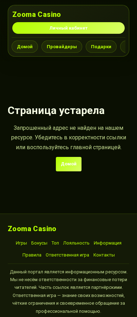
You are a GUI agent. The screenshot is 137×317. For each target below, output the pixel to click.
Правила (31, 255)
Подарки (101, 46)
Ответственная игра (67, 255)
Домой (25, 46)
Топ (55, 243)
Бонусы (39, 243)
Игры (21, 243)
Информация (108, 243)
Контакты (104, 255)
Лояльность (76, 243)
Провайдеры (62, 46)
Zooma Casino (36, 14)
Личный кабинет (68, 28)
